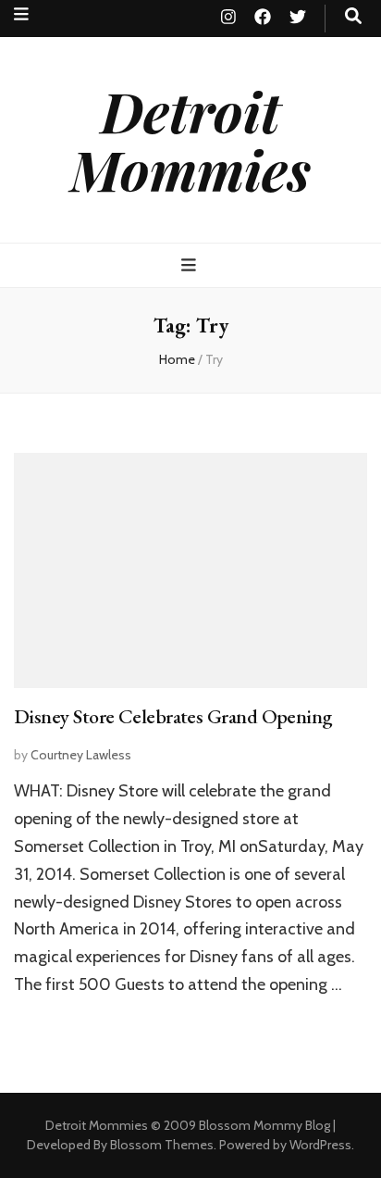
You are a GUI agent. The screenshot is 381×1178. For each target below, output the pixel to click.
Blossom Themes (162, 1144)
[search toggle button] (353, 16)
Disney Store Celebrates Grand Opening (173, 716)
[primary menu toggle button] (191, 265)
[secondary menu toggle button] (21, 14)
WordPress (320, 1144)
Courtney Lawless (81, 754)
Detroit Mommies (190, 139)
